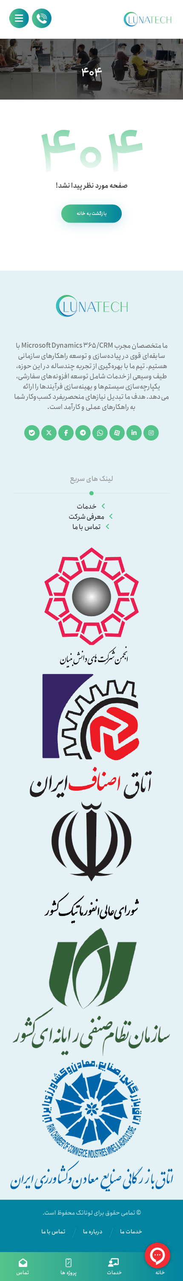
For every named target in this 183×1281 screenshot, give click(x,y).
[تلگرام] (83, 432)
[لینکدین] (134, 432)
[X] (49, 432)
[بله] (32, 432)
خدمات (87, 506)
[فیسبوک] (66, 432)
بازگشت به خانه (91, 213)
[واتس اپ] (100, 432)
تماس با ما (86, 527)
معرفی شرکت (86, 517)
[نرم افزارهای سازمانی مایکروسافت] (147, 19)
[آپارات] (117, 432)
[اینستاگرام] (151, 432)
